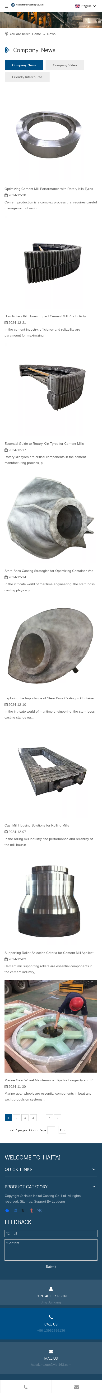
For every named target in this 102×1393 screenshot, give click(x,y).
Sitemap (26, 1201)
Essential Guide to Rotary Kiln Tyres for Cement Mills (44, 443)
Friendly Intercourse (27, 77)
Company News (24, 65)
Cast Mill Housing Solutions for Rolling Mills (37, 825)
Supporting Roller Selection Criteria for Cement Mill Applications (51, 953)
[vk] (40, 1211)
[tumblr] (32, 1211)
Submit (51, 1266)
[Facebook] (8, 1211)
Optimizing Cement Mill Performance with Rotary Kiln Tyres (49, 189)
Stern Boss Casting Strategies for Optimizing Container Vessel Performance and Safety (51, 571)
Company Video (65, 65)
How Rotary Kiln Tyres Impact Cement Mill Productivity (45, 316)
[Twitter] (24, 1211)
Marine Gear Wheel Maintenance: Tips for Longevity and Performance (51, 1080)
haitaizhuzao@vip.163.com (51, 1364)
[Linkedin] (16, 1211)
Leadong (58, 1201)
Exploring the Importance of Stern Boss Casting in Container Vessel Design (51, 698)
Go (62, 1130)
